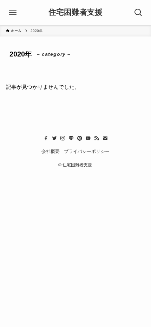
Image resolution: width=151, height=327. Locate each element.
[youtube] (88, 138)
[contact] (105, 138)
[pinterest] (80, 138)
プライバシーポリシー (87, 151)
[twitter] (54, 138)
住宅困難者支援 (75, 12)
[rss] (96, 138)
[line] (71, 138)
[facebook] (46, 138)
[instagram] (63, 138)
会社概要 (50, 151)
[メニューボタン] (12, 12)
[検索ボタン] (138, 12)
